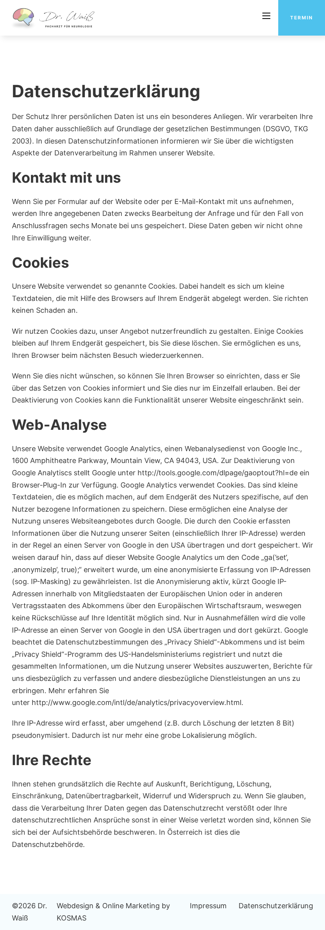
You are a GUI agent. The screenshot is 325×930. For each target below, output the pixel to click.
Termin (301, 18)
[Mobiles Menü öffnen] (266, 16)
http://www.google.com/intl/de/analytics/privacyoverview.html (135, 702)
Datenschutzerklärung (276, 906)
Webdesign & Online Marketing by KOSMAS (113, 912)
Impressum (208, 906)
